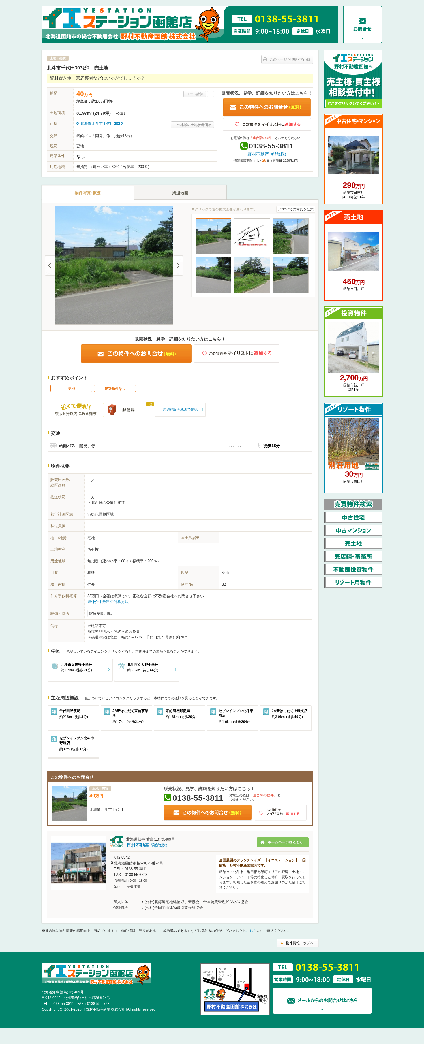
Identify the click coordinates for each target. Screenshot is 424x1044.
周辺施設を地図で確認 (180, 410)
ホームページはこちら (283, 842)
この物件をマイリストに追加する (267, 124)
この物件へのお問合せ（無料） (267, 107)
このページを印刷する (287, 59)
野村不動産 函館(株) (266, 154)
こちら (251, 931)
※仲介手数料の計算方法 (108, 602)
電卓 (210, 94)
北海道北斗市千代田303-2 (101, 123)
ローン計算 (194, 94)
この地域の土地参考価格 (192, 125)
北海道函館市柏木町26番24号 (138, 863)
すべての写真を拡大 (298, 209)
